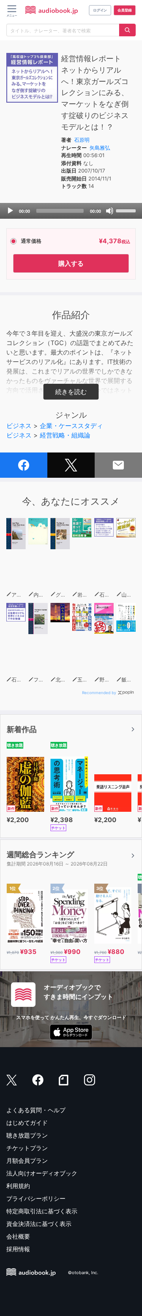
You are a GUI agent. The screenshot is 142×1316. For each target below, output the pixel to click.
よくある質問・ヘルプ (35, 1110)
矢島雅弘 (100, 148)
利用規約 (18, 1186)
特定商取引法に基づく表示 (41, 1211)
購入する (71, 263)
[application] (71, 211)
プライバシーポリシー (35, 1198)
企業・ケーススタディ (71, 426)
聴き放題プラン (27, 1135)
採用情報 (18, 1249)
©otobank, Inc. (83, 1272)
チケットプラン (27, 1148)
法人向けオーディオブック (41, 1173)
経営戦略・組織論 (65, 435)
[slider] (127, 210)
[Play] (10, 211)
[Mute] (110, 211)
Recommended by (99, 692)
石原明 (82, 140)
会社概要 (18, 1236)
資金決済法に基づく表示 (38, 1224)
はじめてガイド (27, 1122)
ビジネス (19, 426)
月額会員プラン (27, 1160)
